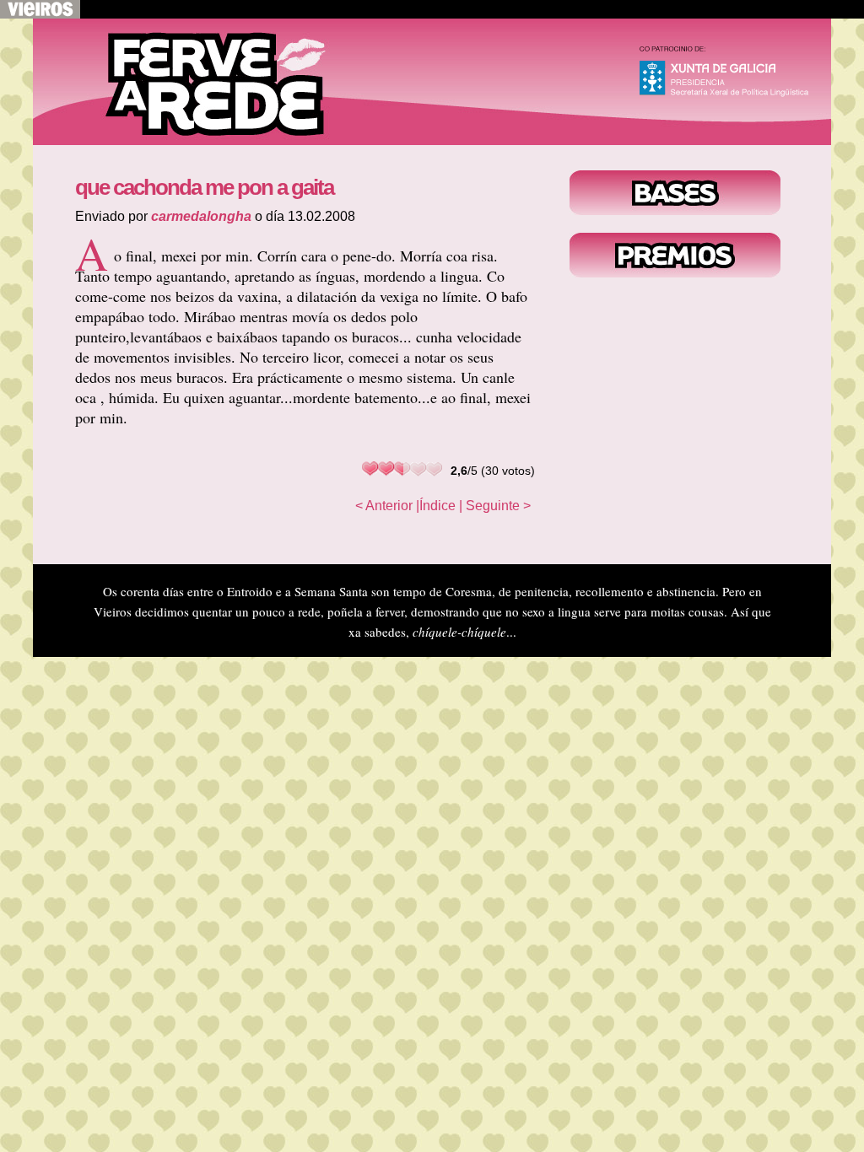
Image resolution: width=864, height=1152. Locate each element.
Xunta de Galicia (731, 75)
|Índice (436, 505)
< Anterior (384, 505)
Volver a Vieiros (40, 9)
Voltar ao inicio (201, 82)
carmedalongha (201, 216)
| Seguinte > (495, 505)
